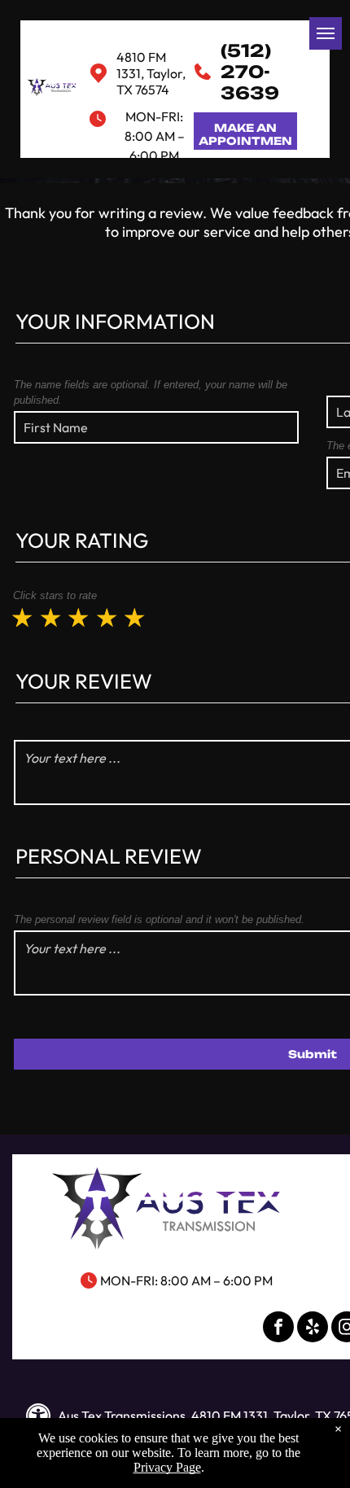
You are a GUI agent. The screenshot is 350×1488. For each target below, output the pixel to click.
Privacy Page (167, 1467)
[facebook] (278, 1328)
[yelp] (312, 1328)
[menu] (325, 33)
